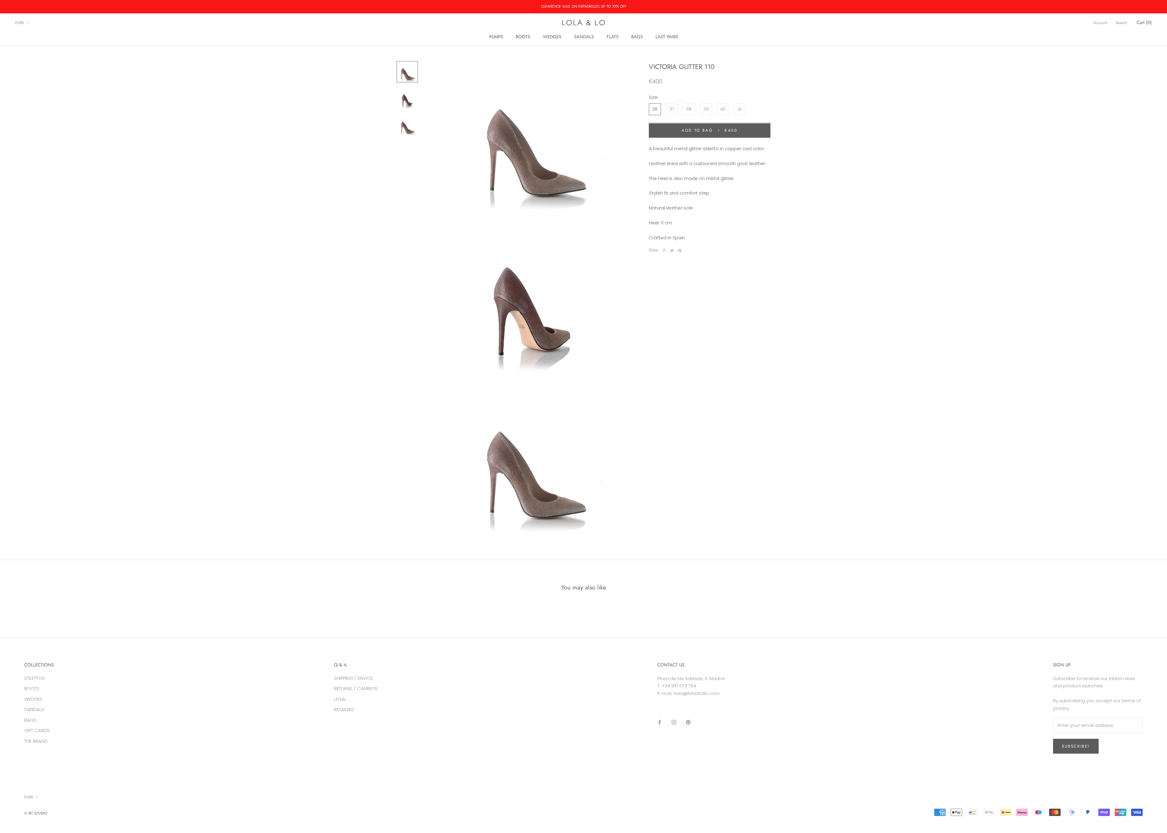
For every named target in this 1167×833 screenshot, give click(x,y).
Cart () (1144, 22)
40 (723, 109)
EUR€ (19, 23)
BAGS (637, 36)
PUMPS (496, 36)
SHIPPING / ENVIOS (353, 678)
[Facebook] (664, 250)
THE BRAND (36, 741)
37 (671, 109)
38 (689, 109)
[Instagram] (674, 722)
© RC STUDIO (35, 813)
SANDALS (584, 36)
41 (740, 109)
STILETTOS (34, 678)
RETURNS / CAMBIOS (355, 688)
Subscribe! (1076, 746)
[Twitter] (672, 250)
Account (1100, 23)
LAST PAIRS (667, 36)
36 (655, 109)
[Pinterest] (680, 250)
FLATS (612, 36)
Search (1121, 23)
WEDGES (552, 36)
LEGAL (340, 699)
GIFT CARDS (37, 730)
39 (706, 109)
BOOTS (523, 36)
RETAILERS (344, 709)
